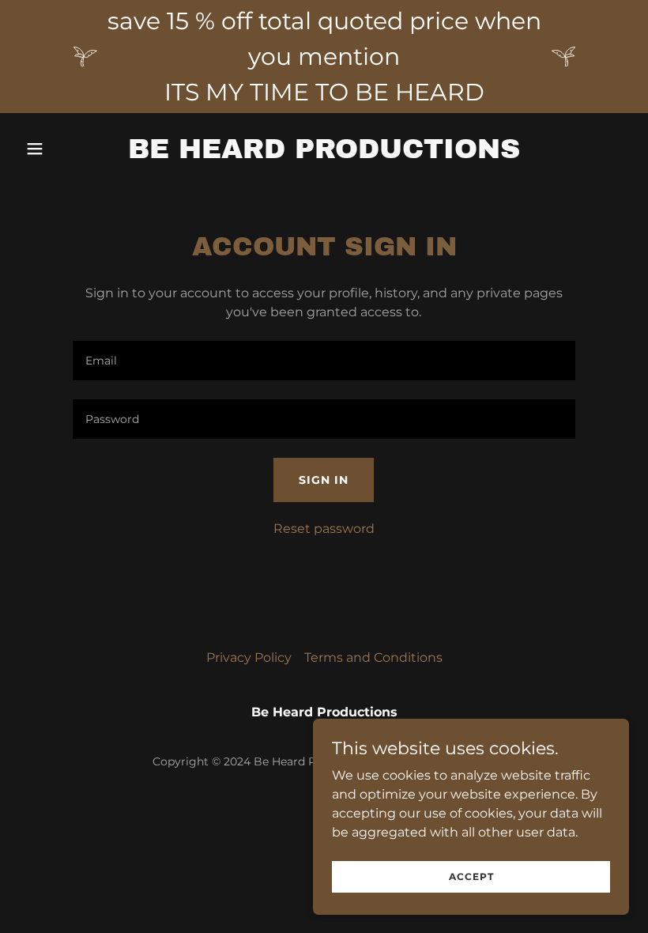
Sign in (323, 480)
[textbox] (324, 360)
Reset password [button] (324, 528)
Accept (471, 876)
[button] (65, 148)
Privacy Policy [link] (249, 657)
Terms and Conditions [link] (373, 657)
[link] (324, 153)
